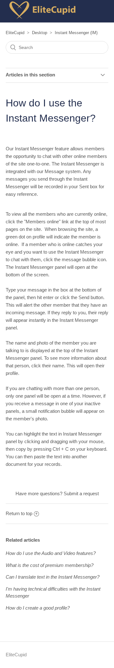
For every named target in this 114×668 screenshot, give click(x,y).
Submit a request (81, 493)
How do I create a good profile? (38, 608)
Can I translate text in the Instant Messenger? (52, 577)
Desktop (39, 32)
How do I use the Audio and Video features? (51, 553)
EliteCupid (15, 32)
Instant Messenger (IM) (76, 32)
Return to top (19, 513)
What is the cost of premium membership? (49, 565)
